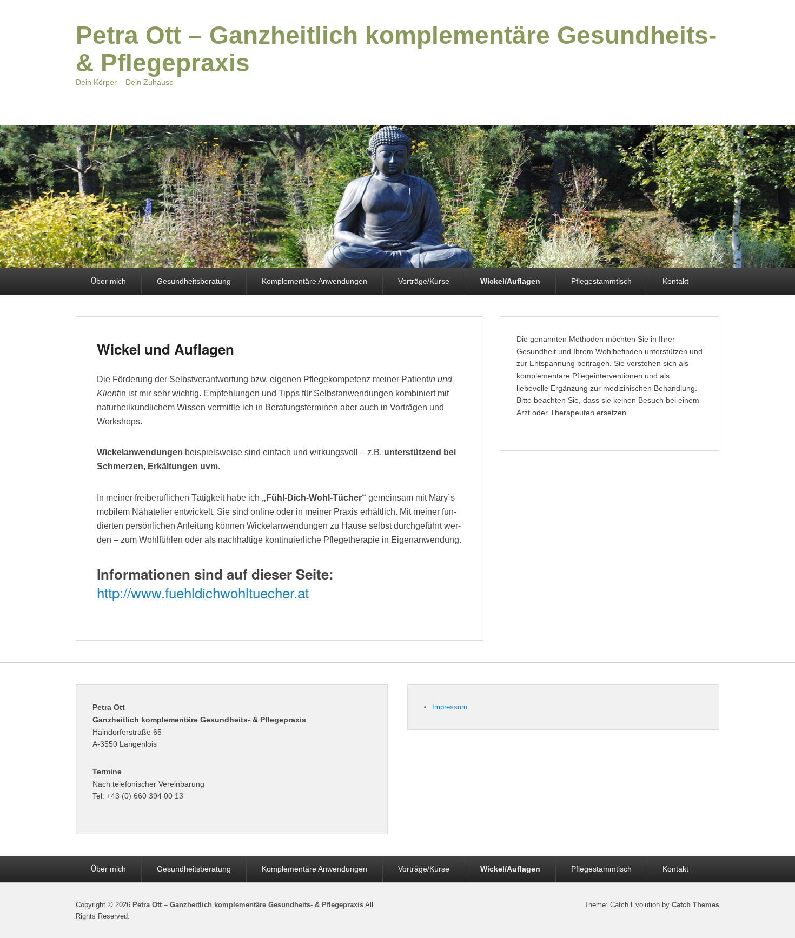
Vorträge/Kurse (423, 281)
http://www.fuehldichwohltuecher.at (203, 592)
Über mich (108, 281)
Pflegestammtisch (601, 281)
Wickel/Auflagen (510, 281)
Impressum (449, 707)
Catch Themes (695, 905)
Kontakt (675, 281)
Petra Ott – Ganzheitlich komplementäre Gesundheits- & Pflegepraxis (396, 49)
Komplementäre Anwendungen (314, 281)
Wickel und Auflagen (165, 349)
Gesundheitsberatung (194, 281)
